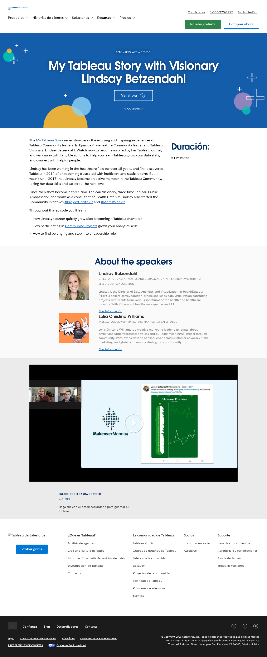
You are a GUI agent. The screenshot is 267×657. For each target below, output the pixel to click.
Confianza (30, 626)
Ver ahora (129, 95)
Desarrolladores (67, 626)
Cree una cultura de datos (86, 551)
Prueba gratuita (202, 24)
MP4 (68, 499)
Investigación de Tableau (85, 566)
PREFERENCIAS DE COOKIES (25, 645)
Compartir (135, 108)
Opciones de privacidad (71, 645)
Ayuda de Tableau (230, 558)
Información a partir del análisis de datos (96, 558)
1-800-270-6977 (221, 12)
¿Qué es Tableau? (81, 535)
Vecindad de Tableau (147, 581)
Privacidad (68, 638)
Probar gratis (31, 549)
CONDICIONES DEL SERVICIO (38, 638)
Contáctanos (196, 12)
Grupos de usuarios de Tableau (154, 551)
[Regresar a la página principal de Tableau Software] (23, 7)
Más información (110, 311)
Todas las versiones (231, 566)
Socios (189, 535)
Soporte (224, 535)
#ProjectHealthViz (78, 202)
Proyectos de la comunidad (152, 573)
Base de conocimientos (234, 543)
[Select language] (12, 625)
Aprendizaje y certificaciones (237, 551)
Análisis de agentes (81, 543)
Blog (47, 626)
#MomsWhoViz (113, 202)
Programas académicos (149, 588)
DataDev (139, 566)
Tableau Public (143, 543)
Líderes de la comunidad (150, 558)
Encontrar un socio (197, 543)
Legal (11, 638)
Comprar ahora (241, 24)
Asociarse (190, 551)
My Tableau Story (49, 140)
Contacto (74, 573)
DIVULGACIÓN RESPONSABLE (98, 638)
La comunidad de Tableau (153, 535)
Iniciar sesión (247, 12)
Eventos (138, 596)
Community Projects (81, 226)
